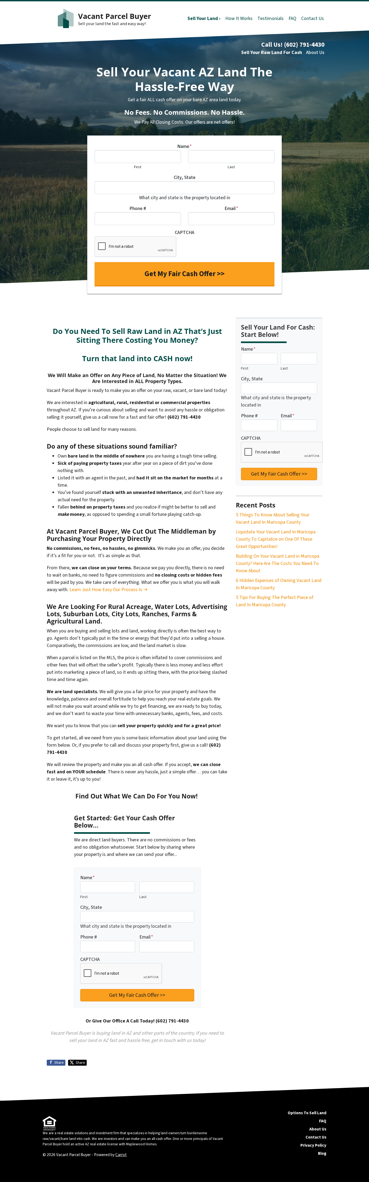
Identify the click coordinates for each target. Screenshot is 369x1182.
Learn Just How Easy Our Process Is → (108, 589)
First (137, 167)
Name (184, 146)
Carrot (121, 1155)
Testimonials (270, 18)
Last (231, 167)
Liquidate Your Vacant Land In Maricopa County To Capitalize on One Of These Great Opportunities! (276, 539)
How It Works (239, 18)
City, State (184, 177)
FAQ (292, 18)
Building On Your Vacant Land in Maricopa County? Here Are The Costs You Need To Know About (277, 563)
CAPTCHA (184, 232)
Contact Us (312, 18)
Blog (322, 1153)
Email (231, 208)
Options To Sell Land (307, 1113)
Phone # (137, 208)
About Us (315, 52)
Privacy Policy (313, 1145)
